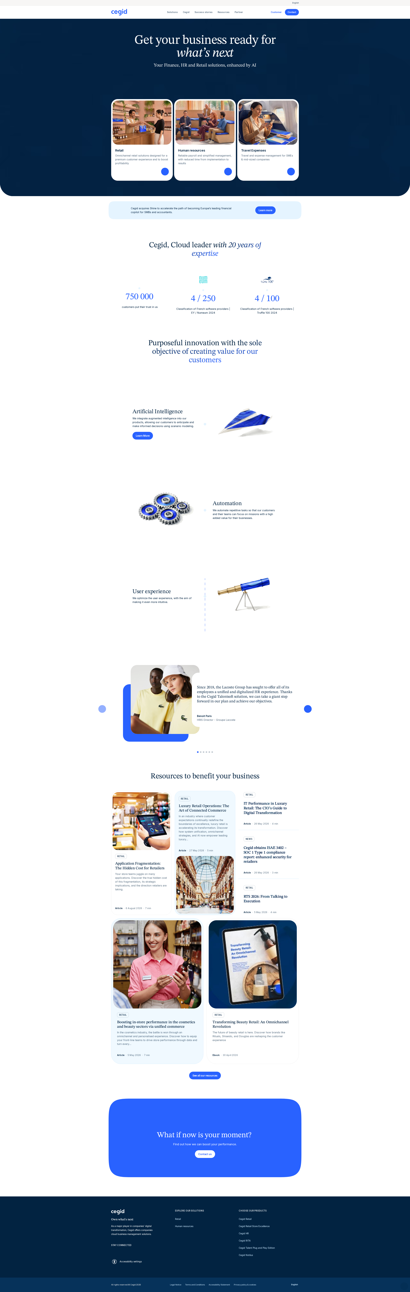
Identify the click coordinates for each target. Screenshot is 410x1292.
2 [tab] (200, 752)
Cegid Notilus (246, 1255)
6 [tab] (212, 752)
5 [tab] (209, 752)
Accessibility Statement (219, 1285)
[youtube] (120, 1250)
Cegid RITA (245, 1240)
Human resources (184, 1226)
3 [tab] (203, 752)
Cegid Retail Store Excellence (254, 1226)
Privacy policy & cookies (245, 1285)
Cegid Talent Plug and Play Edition (257, 1247)
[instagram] (128, 1250)
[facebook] (143, 1250)
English (295, 3)
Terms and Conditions (195, 1285)
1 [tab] (198, 752)
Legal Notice (175, 1285)
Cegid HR (244, 1233)
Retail (178, 1219)
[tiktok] (135, 1250)
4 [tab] (206, 752)
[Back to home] (138, 12)
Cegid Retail (245, 1219)
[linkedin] (112, 1250)
